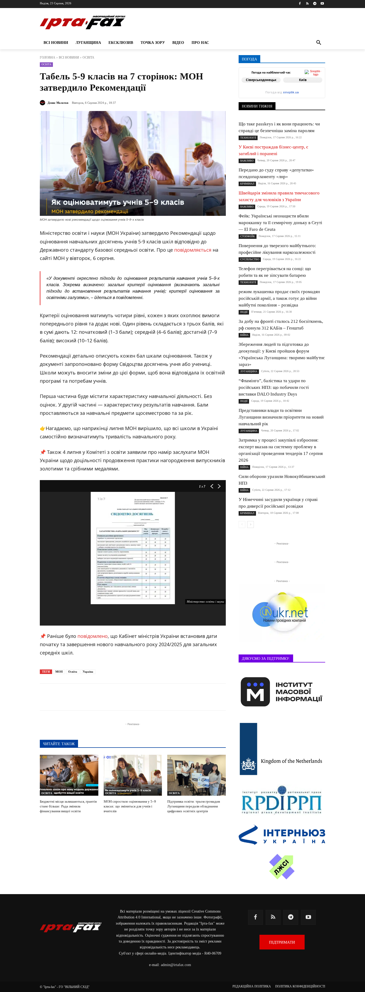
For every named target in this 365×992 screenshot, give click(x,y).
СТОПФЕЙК (247, 236)
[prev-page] (242, 524)
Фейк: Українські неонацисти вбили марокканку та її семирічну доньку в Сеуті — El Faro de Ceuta (280, 222)
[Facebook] (300, 4)
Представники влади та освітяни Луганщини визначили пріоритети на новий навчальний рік (281, 417)
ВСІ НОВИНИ (69, 57)
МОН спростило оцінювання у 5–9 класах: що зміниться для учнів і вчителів (130, 806)
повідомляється (192, 250)
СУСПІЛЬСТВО (249, 259)
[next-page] (250, 524)
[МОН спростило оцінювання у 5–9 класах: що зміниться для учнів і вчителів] (133, 775)
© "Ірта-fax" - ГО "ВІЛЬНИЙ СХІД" (65, 987)
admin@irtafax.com (176, 965)
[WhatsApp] (132, 697)
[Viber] (120, 697)
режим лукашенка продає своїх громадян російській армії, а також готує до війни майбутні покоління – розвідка (279, 298)
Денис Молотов (58, 102)
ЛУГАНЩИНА (248, 371)
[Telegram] (315, 4)
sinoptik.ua (291, 92)
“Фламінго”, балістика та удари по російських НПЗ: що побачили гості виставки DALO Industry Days (274, 387)
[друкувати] (157, 697)
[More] (169, 697)
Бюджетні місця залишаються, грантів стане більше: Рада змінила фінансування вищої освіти (68, 806)
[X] (107, 697)
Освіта (72, 671)
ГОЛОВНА (47, 57)
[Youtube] (322, 4)
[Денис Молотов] (43, 102)
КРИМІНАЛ (247, 183)
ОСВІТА (88, 57)
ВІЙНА (244, 335)
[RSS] (307, 4)
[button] (318, 42)
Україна (88, 671)
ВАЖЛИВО (247, 160)
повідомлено (92, 636)
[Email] (144, 697)
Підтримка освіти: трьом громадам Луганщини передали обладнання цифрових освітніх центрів (193, 806)
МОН (59, 671)
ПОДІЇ (243, 312)
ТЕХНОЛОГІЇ (248, 137)
